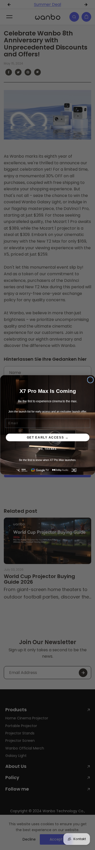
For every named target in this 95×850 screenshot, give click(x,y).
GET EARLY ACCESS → (47, 437)
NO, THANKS (47, 449)
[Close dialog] (90, 380)
